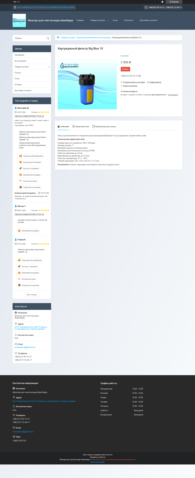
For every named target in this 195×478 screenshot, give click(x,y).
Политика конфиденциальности (123, 459)
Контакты (128, 20)
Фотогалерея (20, 61)
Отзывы (18, 84)
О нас (115, 20)
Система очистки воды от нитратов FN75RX (32, 221)
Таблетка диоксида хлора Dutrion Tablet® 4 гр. (32, 133)
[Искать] (48, 38)
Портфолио (19, 55)
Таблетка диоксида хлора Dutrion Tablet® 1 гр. (32, 138)
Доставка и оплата (148, 20)
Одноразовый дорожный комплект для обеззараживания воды (32, 145)
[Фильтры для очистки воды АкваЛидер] (19, 20)
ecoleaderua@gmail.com (25, 347)
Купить (125, 69)
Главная (80, 20)
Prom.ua (109, 455)
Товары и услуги (97, 20)
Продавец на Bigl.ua (97, 457)
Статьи (18, 73)
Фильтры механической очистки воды (93, 37)
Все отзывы (32, 295)
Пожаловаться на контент (100, 459)
